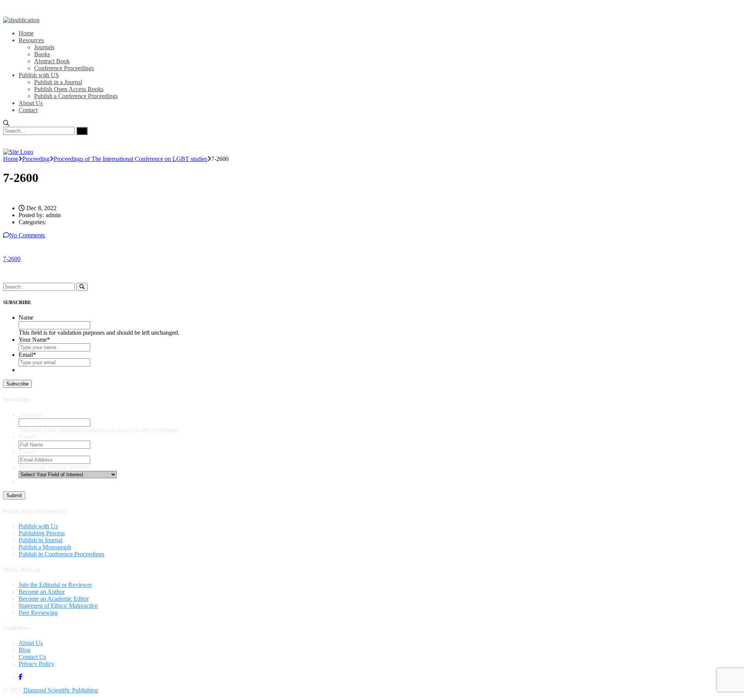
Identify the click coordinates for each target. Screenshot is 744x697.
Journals (44, 47)
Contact (28, 110)
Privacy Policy (36, 664)
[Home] (18, 152)
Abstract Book (52, 61)
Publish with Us (38, 526)
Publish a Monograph (45, 547)
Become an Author (42, 591)
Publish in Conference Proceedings (61, 554)
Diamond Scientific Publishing (60, 690)
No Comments (27, 235)
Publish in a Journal (58, 82)
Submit (14, 495)
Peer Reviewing (38, 612)
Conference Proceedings (64, 68)
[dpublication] (21, 20)
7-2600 (12, 259)
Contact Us (32, 657)
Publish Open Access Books (68, 89)
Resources (31, 40)
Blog (25, 650)
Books (42, 54)
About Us (31, 103)
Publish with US (39, 75)
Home (26, 33)
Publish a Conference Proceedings (76, 96)
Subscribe (17, 384)
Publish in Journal (40, 540)
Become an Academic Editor (54, 598)
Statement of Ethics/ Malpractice (58, 605)
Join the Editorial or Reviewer (55, 584)
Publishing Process (42, 533)
